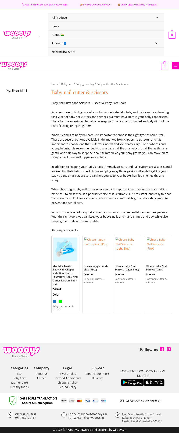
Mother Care (19, 383)
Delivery (97, 378)
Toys (19, 374)
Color (56, 294)
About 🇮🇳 (58, 35)
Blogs (55, 26)
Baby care (67, 84)
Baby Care (19, 378)
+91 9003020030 (25, 414)
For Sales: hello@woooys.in (86, 418)
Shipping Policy (67, 383)
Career (41, 378)
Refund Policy (67, 387)
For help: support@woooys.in (87, 414)
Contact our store (97, 374)
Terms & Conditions (67, 378)
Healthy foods (19, 387)
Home (55, 84)
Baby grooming (85, 84)
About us (42, 374)
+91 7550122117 (25, 418)
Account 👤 (59, 43)
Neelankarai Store (63, 52)
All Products (60, 18)
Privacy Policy (67, 374)
